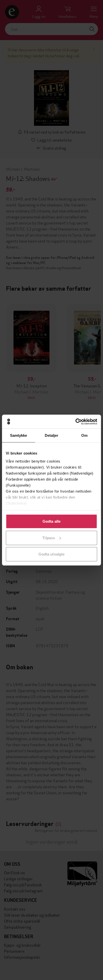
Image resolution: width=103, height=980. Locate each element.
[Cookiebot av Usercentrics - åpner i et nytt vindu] (75, 421)
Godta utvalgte (51, 554)
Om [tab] (84, 435)
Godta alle (51, 521)
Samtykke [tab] (18, 435)
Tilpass (48, 537)
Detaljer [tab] (51, 435)
